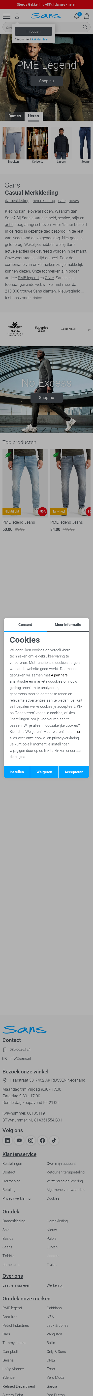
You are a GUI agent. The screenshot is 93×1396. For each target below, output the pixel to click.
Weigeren (44, 772)
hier (77, 731)
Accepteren (73, 772)
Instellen (17, 772)
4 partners (59, 675)
